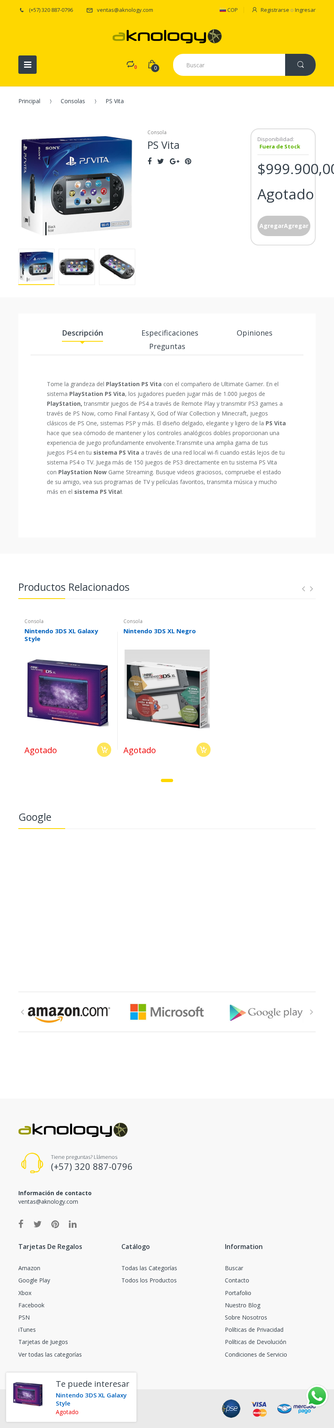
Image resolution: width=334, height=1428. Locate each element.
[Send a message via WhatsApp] (317, 1396)
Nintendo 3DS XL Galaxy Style (61, 635)
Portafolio (238, 1293)
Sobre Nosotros (246, 1317)
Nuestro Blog (242, 1305)
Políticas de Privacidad (254, 1329)
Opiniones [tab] (254, 333)
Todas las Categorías (149, 1268)
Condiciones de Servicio (256, 1354)
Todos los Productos (149, 1280)
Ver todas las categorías (50, 1354)
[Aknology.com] (167, 36)
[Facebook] (149, 161)
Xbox (24, 1293)
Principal (29, 101)
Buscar (234, 1268)
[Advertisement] (167, 894)
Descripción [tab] (82, 333)
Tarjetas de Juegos (43, 1342)
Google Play (34, 1280)
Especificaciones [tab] (169, 333)
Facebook (31, 1305)
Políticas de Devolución (255, 1342)
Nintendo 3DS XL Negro (159, 631)
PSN (24, 1317)
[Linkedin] (73, 1223)
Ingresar (305, 9)
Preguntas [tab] (167, 346)
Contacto (237, 1280)
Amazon (29, 1268)
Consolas (73, 101)
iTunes (27, 1329)
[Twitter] (160, 161)
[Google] (174, 161)
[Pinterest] (188, 161)
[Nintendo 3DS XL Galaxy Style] (28, 1394)
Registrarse (275, 9)
